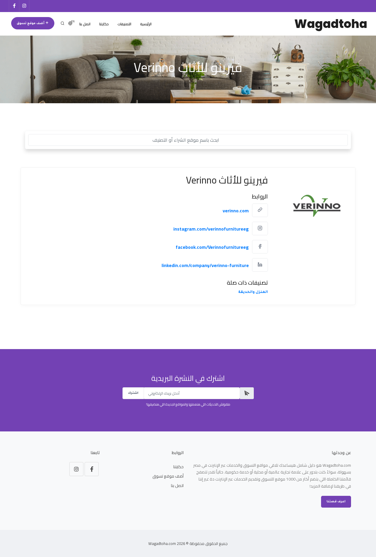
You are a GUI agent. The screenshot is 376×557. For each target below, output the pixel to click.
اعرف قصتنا (336, 501)
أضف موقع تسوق (31, 23)
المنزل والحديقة (253, 292)
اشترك (133, 393)
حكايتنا (104, 24)
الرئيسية (146, 24)
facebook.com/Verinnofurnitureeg (212, 247)
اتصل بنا (84, 24)
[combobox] (188, 140)
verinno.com (236, 210)
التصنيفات (124, 24)
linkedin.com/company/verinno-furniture (205, 265)
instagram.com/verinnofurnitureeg (211, 228)
